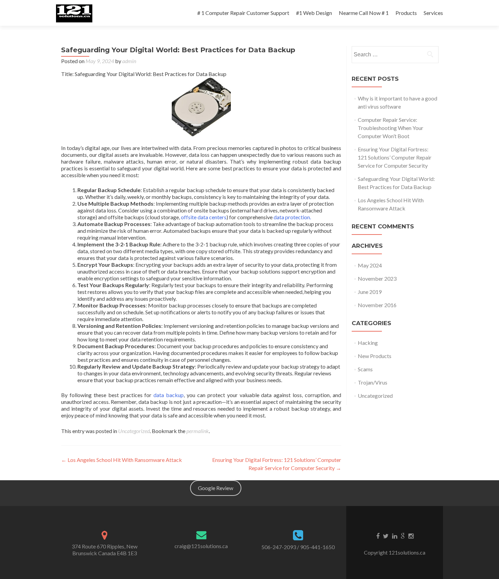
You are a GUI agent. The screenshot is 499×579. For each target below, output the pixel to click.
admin (129, 61)
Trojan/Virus (372, 382)
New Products (374, 356)
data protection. (292, 217)
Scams (365, 369)
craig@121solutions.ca (201, 546)
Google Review (215, 488)
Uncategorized (134, 431)
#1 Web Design (314, 13)
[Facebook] (378, 535)
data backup (167, 395)
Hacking (368, 342)
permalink (197, 431)
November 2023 (377, 278)
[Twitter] (386, 535)
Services (433, 13)
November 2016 (377, 305)
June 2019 (370, 291)
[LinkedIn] (394, 535)
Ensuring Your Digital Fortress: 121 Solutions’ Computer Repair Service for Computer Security (394, 157)
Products (406, 13)
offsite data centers (203, 217)
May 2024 (370, 265)
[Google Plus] (403, 535)
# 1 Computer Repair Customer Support (243, 13)
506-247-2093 (278, 547)
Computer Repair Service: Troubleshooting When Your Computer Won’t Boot (390, 127)
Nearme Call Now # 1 (364, 13)
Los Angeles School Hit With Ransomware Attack (121, 459)
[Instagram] (410, 535)
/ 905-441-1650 (316, 547)
